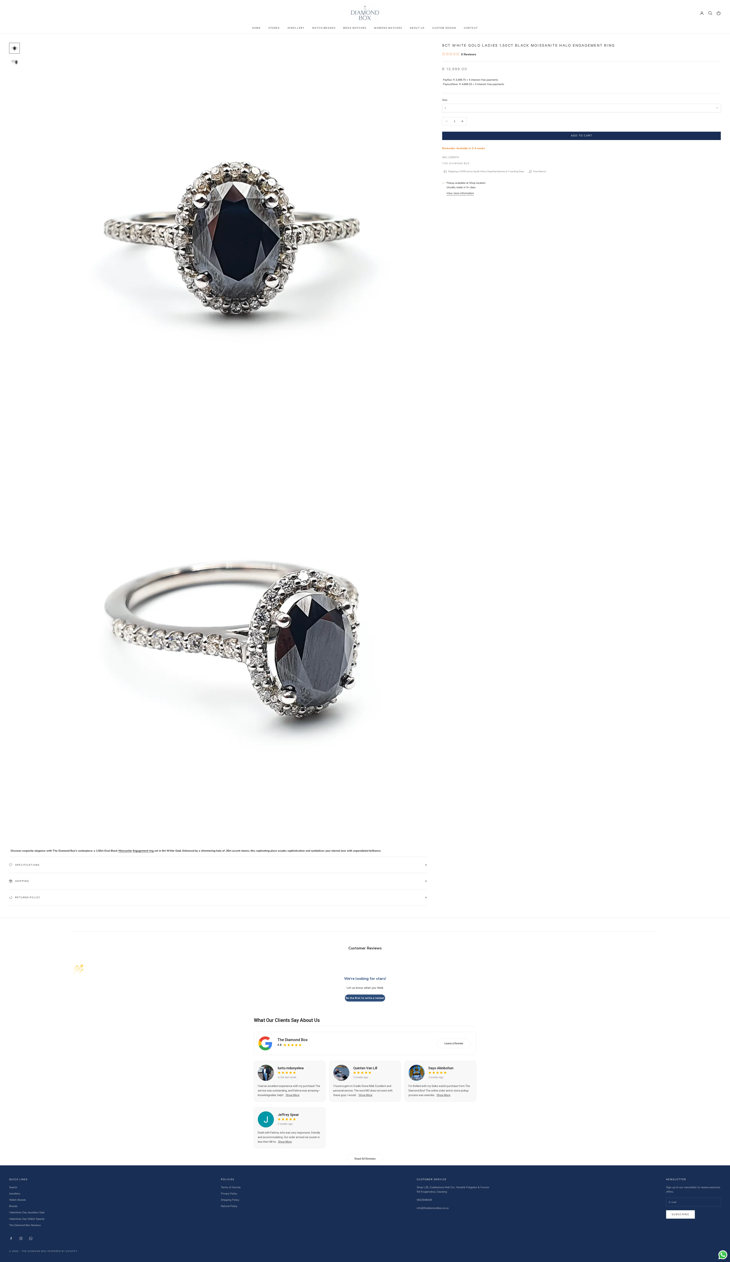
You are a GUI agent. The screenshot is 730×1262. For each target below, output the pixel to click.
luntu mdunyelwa (291, 1068)
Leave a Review (453, 1043)
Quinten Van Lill (365, 1068)
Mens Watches (354, 27)
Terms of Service (230, 1187)
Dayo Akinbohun (440, 1068)
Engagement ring (143, 851)
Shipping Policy (230, 1200)
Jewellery (296, 27)
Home (256, 27)
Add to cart (581, 135)
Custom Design (444, 27)
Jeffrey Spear (288, 1115)
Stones (274, 27)
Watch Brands (324, 27)
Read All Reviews (365, 1158)
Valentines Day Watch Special (26, 1219)
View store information (460, 193)
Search (13, 1187)
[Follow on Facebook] (11, 1238)
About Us (417, 27)
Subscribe (680, 1214)
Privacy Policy (229, 1193)
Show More (292, 1095)
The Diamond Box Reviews (25, 1225)
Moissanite (125, 851)
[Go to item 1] (14, 48)
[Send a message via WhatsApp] (723, 1255)
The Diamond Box (456, 163)
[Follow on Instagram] (21, 1238)
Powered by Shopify (63, 1251)
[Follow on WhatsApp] (31, 1238)
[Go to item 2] (14, 62)
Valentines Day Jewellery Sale (26, 1212)
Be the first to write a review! (365, 998)
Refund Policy (229, 1206)
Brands (13, 1206)
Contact (471, 27)
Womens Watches (388, 27)
